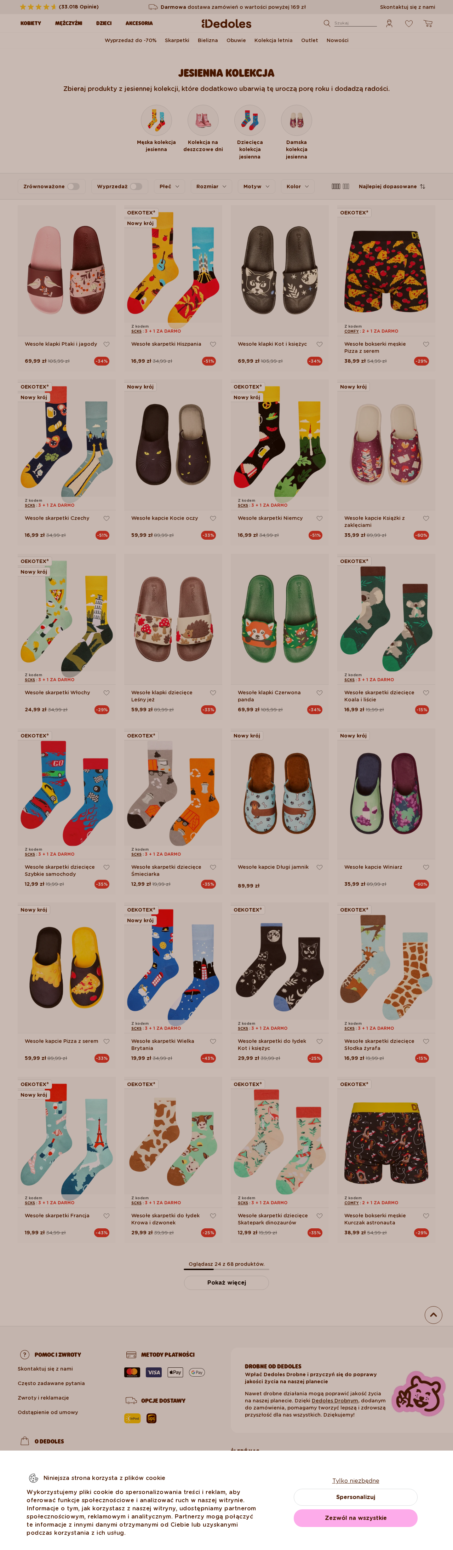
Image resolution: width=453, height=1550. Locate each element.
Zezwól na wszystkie (356, 1518)
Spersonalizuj (355, 1497)
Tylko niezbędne (355, 1480)
